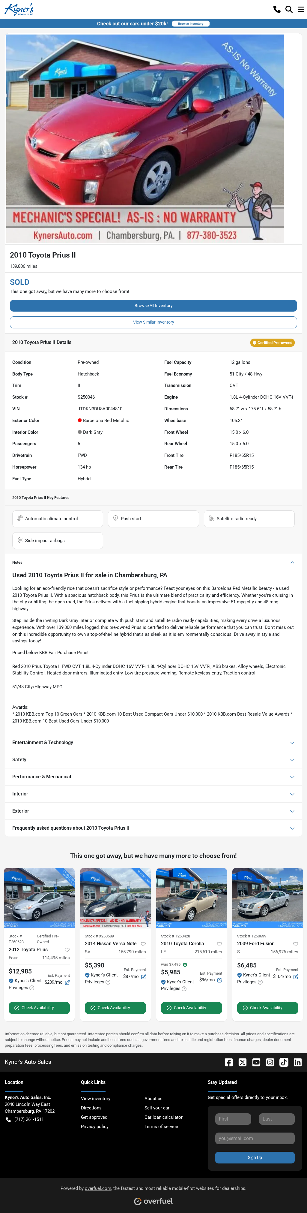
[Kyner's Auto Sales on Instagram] (268, 1061)
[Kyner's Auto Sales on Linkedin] (295, 1061)
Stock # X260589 (99, 936)
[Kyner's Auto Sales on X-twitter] (240, 1061)
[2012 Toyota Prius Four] (39, 898)
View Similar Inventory (153, 322)
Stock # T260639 (251, 936)
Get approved (94, 1117)
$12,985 (20, 971)
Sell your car (157, 1108)
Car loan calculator (164, 1117)
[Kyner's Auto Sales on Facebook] (226, 1061)
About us (153, 1098)
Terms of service (161, 1126)
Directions (91, 1108)
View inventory (95, 1098)
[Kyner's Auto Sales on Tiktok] (281, 1061)
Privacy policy (95, 1126)
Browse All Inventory (154, 305)
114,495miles (56, 958)
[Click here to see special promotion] (153, 23)
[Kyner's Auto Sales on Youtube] (254, 1061)
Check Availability (38, 1007)
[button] (277, 9)
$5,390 (94, 965)
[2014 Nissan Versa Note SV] (115, 898)
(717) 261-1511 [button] (29, 1119)
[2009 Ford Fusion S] (267, 898)
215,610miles (208, 952)
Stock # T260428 (175, 936)
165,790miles (132, 952)
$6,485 (247, 965)
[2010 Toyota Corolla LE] (191, 898)
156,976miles (284, 952)
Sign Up (255, 1157)
